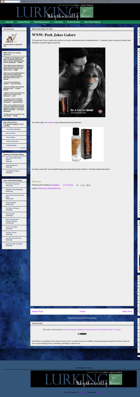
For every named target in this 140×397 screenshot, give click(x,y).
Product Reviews (73, 22)
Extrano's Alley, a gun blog (14, 244)
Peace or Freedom (11, 227)
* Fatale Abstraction (12, 141)
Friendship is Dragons (12, 171)
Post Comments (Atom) (87, 318)
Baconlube (49, 122)
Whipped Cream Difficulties (14, 189)
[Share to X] (85, 185)
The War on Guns (11, 232)
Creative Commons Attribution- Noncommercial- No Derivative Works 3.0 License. (92, 329)
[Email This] (81, 185)
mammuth (82, 392)
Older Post (127, 311)
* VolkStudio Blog (11, 145)
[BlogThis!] (83, 185)
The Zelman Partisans (12, 208)
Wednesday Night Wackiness (49, 188)
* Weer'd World (10, 137)
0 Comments (68, 185)
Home (82, 311)
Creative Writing (24, 22)
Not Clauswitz (10, 214)
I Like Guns (58, 22)
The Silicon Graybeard (13, 184)
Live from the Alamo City (13, 238)
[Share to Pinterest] (89, 185)
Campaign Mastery (12, 165)
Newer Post (37, 311)
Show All (22, 148)
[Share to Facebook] (87, 185)
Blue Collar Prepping (92, 22)
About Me (9, 22)
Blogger (100, 392)
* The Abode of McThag (13, 129)
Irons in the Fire (10, 133)
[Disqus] (82, 220)
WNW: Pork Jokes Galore (54, 34)
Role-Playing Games (41, 22)
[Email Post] (77, 185)
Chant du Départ (11, 202)
